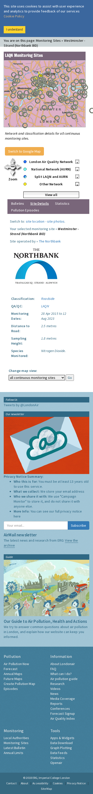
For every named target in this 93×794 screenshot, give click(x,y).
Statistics (62, 203)
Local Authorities (16, 738)
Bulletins (17, 203)
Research (57, 683)
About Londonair (62, 664)
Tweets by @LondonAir (21, 405)
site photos (56, 221)
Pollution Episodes (25, 210)
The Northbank (50, 241)
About (24, 783)
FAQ (53, 669)
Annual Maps (13, 674)
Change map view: (23, 370)
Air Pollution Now (16, 664)
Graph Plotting (61, 748)
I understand (14, 29)
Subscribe (78, 525)
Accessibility (40, 783)
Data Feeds (58, 753)
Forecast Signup (62, 713)
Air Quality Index (62, 718)
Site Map (46, 789)
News (54, 693)
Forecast (10, 669)
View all (51, 195)
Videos (55, 688)
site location (35, 221)
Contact (11, 783)
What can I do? (61, 674)
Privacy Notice (76, 783)
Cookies (58, 783)
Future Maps (13, 678)
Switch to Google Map (24, 151)
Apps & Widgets (62, 738)
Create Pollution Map (19, 683)
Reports (56, 703)
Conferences (60, 708)
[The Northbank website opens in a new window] (37, 265)
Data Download (61, 743)
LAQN (45, 306)
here (17, 516)
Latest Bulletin (14, 748)
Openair (56, 762)
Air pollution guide (64, 678)
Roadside (48, 298)
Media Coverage (62, 698)
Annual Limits (13, 753)
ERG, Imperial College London (51, 778)
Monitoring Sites (16, 743)
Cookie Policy (14, 16)
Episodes (11, 688)
